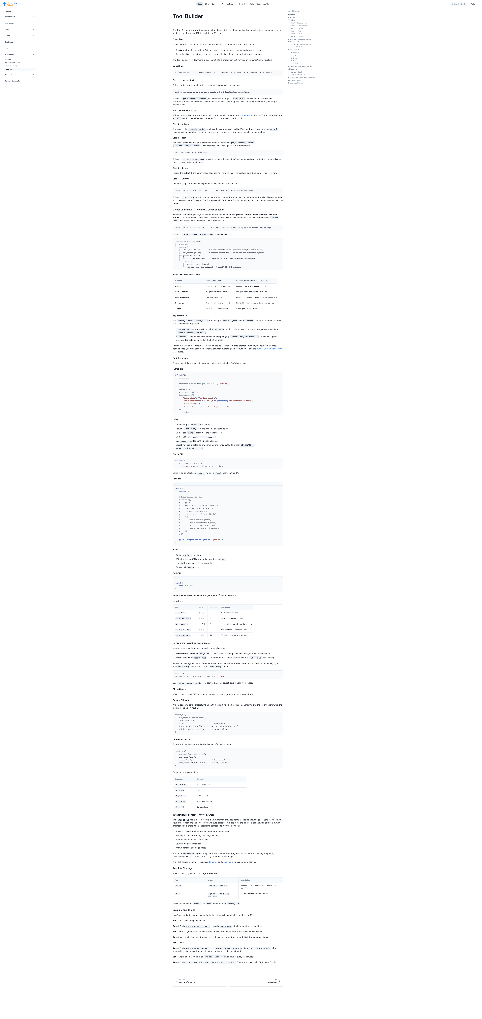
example (229, 862)
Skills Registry (242, 4)
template (213, 862)
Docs (200, 4)
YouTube (266, 4)
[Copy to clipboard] (280, 73)
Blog (207, 4)
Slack (259, 4)
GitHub (252, 4)
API (222, 4)
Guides (214, 4)
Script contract (246, 115)
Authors (230, 4)
